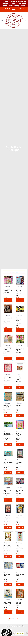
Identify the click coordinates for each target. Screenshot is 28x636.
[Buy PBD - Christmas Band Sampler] (20, 536)
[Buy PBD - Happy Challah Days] (8, 593)
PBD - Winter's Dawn (20, 518)
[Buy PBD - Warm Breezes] (20, 396)
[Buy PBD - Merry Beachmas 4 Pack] (8, 536)
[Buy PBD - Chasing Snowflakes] (8, 396)
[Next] (17, 618)
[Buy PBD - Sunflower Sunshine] (20, 424)
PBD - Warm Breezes (19, 406)
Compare (7, 286)
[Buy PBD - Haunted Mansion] (8, 309)
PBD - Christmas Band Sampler (20, 547)
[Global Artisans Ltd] (14, 20)
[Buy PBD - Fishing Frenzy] (8, 481)
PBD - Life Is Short (19, 463)
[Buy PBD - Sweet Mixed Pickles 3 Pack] (8, 424)
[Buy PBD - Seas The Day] (8, 453)
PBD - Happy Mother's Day (7, 377)
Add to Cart (8, 300)
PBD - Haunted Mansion (8, 318)
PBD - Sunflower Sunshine (18, 435)
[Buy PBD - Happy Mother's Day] (8, 367)
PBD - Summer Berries (20, 575)
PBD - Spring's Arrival (8, 348)
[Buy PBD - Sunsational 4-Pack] (20, 339)
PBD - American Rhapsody (18, 290)
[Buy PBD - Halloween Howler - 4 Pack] (20, 309)
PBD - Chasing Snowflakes (8, 406)
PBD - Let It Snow (7, 575)
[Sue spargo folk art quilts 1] (18, 633)
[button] (25, 20)
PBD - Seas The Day (8, 463)
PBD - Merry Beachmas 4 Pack (7, 547)
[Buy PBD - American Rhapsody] (20, 280)
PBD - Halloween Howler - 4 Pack (19, 319)
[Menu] (2, 20)
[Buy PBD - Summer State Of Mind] (8, 280)
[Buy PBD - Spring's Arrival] (8, 339)
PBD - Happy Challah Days (7, 602)
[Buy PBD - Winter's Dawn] (20, 509)
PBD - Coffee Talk (19, 490)
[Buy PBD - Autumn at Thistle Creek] (20, 367)
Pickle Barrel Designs (7, 293)
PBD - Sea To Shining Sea (7, 518)
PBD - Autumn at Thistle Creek (19, 378)
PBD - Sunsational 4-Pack (20, 349)
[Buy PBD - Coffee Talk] (20, 481)
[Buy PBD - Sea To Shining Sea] (8, 509)
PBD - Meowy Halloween (19, 602)
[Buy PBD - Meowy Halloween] (20, 593)
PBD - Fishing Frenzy (7, 490)
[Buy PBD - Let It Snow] (8, 565)
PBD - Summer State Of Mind (8, 289)
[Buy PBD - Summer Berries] (20, 565)
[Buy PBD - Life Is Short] (20, 453)
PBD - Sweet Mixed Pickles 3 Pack (8, 435)
